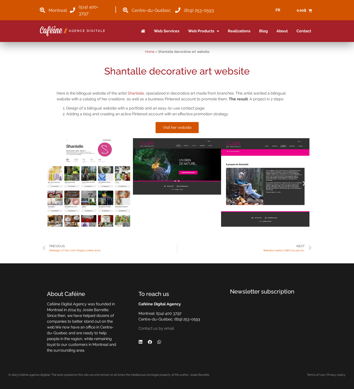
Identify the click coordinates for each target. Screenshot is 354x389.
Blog (263, 31)
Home (149, 52)
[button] (50, 183)
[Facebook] (152, 344)
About (282, 31)
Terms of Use (316, 374)
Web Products (201, 31)
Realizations (239, 31)
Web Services (166, 31)
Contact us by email (156, 328)
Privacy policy (336, 374)
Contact (303, 31)
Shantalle (136, 93)
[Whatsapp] (161, 344)
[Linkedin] (142, 344)
